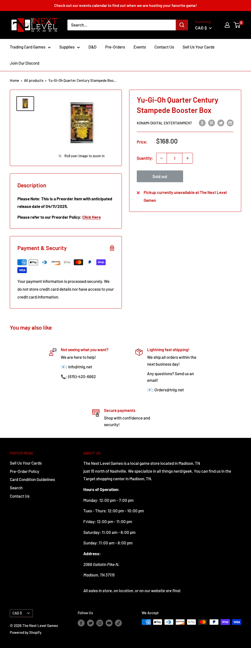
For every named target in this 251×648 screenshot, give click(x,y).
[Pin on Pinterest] (211, 123)
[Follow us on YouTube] (109, 622)
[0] (237, 25)
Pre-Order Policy (24, 471)
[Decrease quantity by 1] (161, 158)
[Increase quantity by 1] (187, 158)
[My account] (227, 25)
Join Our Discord (24, 62)
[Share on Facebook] (202, 123)
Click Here (91, 217)
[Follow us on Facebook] (81, 622)
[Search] (182, 25)
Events (140, 46)
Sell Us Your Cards (198, 46)
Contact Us (164, 46)
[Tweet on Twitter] (220, 123)
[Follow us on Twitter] (90, 622)
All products (33, 80)
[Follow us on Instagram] (99, 622)
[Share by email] (230, 123)
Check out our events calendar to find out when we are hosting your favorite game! (125, 5)
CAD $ (17, 613)
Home (14, 80)
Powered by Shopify (25, 632)
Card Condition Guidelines (32, 479)
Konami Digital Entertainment (164, 123)
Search (16, 487)
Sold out (159, 176)
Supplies (67, 46)
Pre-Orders (115, 46)
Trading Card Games (27, 46)
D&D (92, 46)
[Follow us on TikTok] (118, 622)
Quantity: (145, 158)
